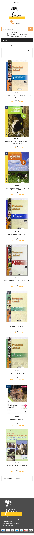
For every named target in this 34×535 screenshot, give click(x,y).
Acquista (19, 91)
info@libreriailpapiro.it (12, 523)
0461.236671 (8, 521)
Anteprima (12, 91)
